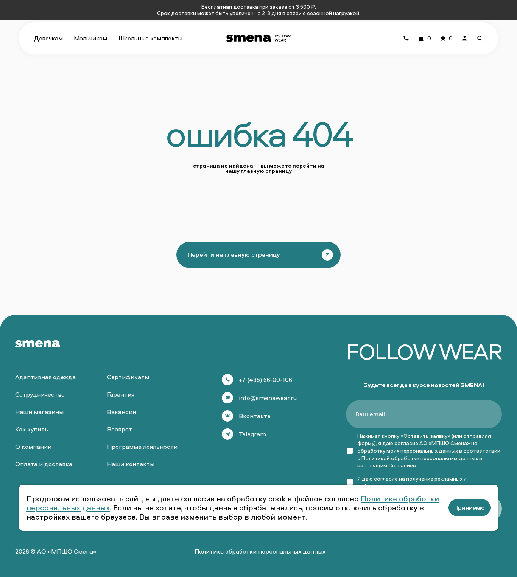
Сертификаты (128, 377)
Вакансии (121, 412)
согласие (386, 478)
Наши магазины (39, 412)
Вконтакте (255, 416)
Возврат (119, 429)
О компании (33, 446)
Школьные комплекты (150, 38)
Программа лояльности (142, 446)
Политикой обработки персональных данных (419, 458)
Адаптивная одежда (45, 377)
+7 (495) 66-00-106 (265, 379)
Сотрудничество (40, 394)
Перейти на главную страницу (234, 254)
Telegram (252, 434)
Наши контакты (130, 464)
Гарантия (120, 394)
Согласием (402, 465)
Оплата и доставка (43, 464)
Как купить (31, 429)
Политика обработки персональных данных (260, 551)
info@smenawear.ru (268, 398)
